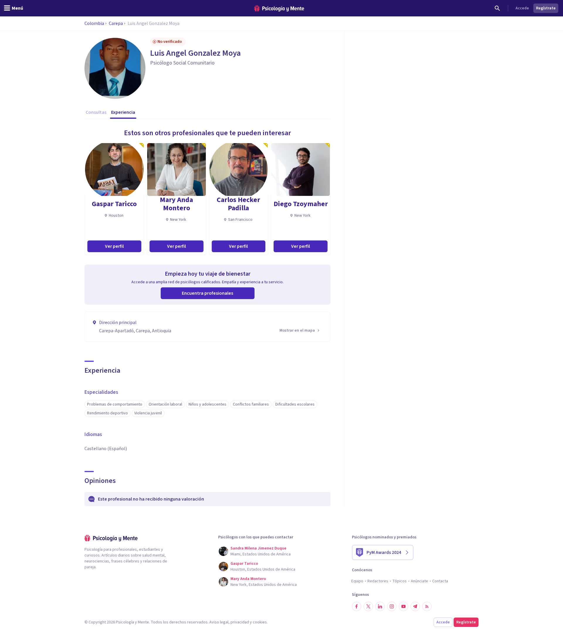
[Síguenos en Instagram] (391, 606)
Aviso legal (218, 622)
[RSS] (427, 606)
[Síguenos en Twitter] (368, 606)
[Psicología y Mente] (279, 8)
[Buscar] (497, 8)
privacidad (239, 622)
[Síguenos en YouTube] (403, 606)
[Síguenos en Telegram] (415, 606)
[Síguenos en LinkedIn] (380, 606)
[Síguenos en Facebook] (356, 606)
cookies (260, 622)
